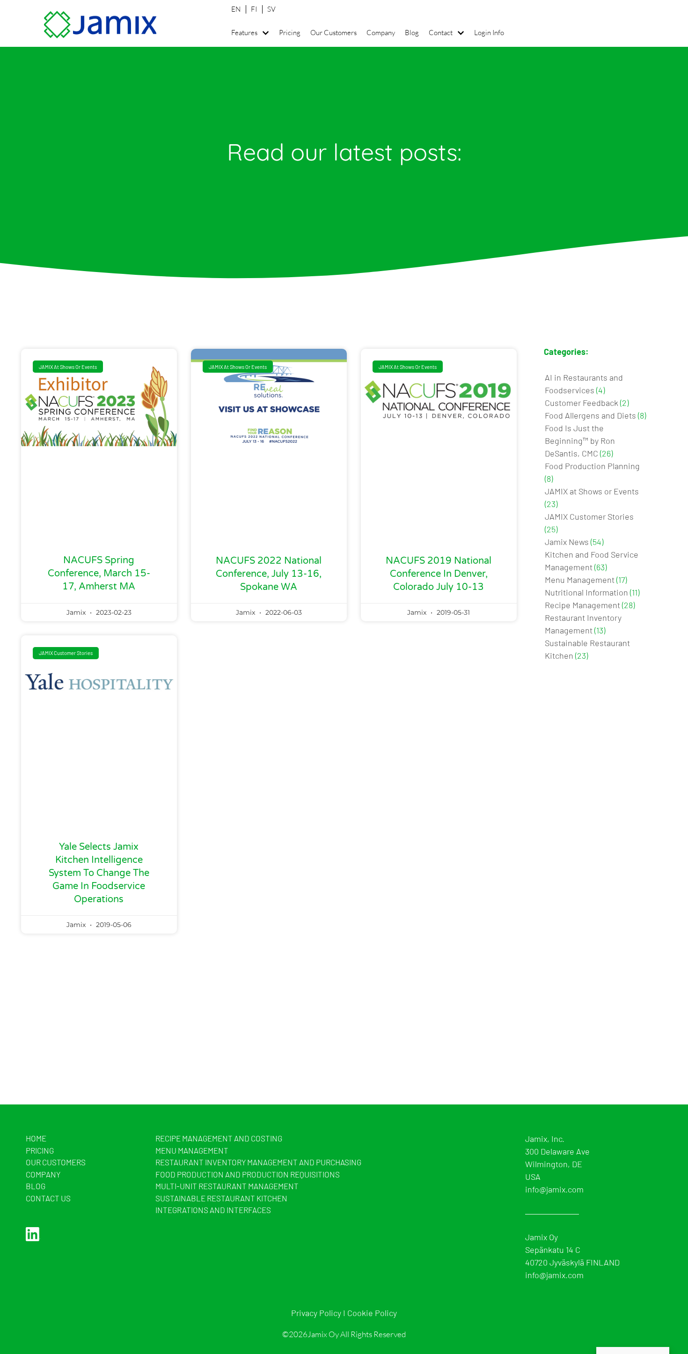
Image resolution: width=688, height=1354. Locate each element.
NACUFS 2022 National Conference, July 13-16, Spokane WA (269, 574)
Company (380, 32)
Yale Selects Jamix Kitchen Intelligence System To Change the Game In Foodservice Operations (99, 873)
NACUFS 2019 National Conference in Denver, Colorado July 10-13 (438, 574)
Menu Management (580, 579)
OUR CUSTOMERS (56, 1162)
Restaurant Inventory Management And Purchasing (258, 1162)
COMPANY (43, 1174)
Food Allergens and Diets (590, 415)
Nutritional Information (586, 592)
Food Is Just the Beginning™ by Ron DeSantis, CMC (580, 440)
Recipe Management (582, 605)
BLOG (35, 1186)
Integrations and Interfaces (213, 1209)
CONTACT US (48, 1198)
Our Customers (333, 32)
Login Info (489, 32)
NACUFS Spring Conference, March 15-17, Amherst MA (99, 573)
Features (244, 32)
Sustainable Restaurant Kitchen (221, 1198)
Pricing (289, 32)
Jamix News (567, 542)
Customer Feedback (581, 402)
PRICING (40, 1150)
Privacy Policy (316, 1313)
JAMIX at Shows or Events (592, 491)
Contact (441, 32)
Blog (412, 32)
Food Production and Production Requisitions (247, 1174)
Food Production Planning (592, 466)
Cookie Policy (372, 1313)
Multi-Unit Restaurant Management (227, 1186)
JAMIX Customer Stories (589, 516)
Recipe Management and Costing (218, 1138)
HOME (36, 1138)
